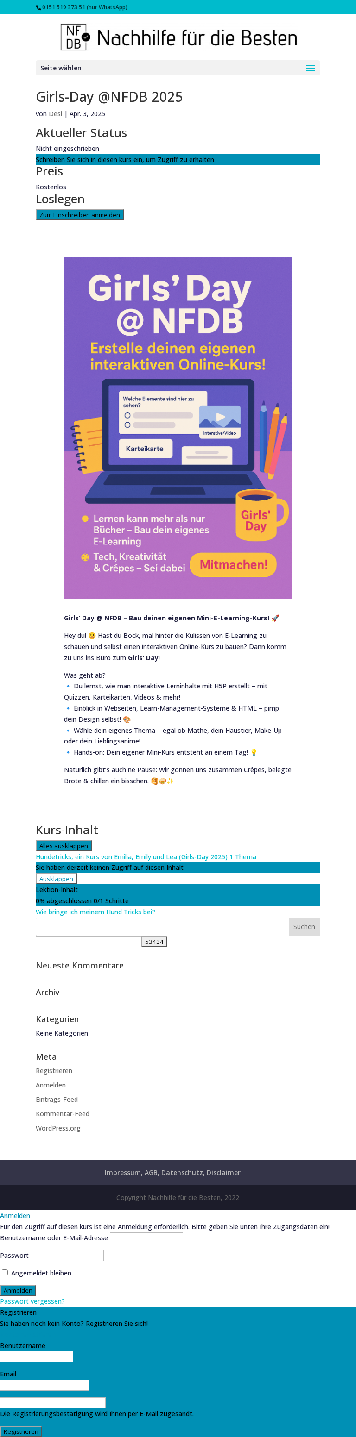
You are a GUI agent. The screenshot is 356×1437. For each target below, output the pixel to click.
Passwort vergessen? (32, 1301)
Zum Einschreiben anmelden (79, 215)
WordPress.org (58, 1128)
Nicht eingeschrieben (67, 148)
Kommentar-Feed (62, 1113)
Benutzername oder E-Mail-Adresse (54, 1237)
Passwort (14, 1255)
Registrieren (54, 1070)
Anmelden (51, 1085)
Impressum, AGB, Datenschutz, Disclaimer (173, 1172)
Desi (55, 113)
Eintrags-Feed (57, 1099)
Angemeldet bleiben (40, 1272)
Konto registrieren (28, 1334)
